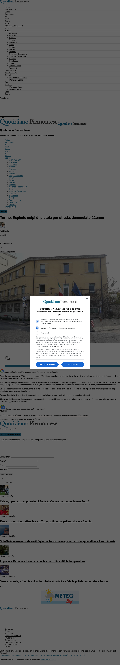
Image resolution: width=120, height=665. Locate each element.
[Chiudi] (87, 298)
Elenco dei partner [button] (56, 346)
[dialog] (60, 332)
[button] (60, 333)
